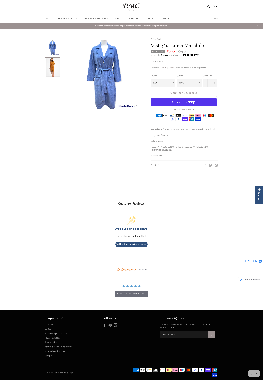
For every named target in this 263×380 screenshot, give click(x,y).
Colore (180, 76)
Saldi (166, 18)
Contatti (48, 329)
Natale (152, 18)
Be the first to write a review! (131, 244)
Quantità (207, 76)
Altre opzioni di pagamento (184, 109)
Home (48, 18)
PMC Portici (55, 372)
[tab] (249, 279)
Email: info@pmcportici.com (56, 333)
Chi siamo (49, 324)
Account (214, 18)
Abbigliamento (67, 18)
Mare (118, 18)
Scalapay (48, 356)
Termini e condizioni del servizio (58, 347)
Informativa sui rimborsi (55, 351)
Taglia (154, 76)
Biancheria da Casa (95, 18)
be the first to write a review (131, 293)
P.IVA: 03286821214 (53, 338)
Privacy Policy (51, 342)
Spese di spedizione (167, 67)
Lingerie (134, 18)
